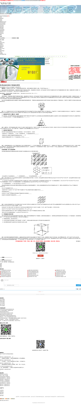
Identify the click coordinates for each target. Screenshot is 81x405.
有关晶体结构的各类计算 (33, 272)
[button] (3, 72)
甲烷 (1, 51)
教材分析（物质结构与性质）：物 (6, 363)
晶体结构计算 (18, 87)
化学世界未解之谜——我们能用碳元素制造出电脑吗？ (10, 318)
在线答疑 (27, 0)
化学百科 (19, 0)
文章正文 (2, 391)
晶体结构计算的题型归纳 (6, 276)
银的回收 (2, 311)
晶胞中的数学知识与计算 (6, 272)
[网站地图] (2, 398)
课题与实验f (2, 300)
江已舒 (6, 87)
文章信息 (2, 390)
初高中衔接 (2, 42)
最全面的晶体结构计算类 (33, 275)
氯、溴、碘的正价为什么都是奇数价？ (7, 320)
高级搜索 (34, 0)
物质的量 (2, 46)
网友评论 (2, 393)
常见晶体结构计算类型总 (61, 271)
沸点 (1, 49)
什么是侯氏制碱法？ (4, 310)
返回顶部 (2, 395)
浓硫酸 (1, 53)
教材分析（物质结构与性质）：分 (6, 360)
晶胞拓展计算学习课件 (60, 270)
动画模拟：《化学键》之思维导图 (6, 319)
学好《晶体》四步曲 (4, 375)
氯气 (1, 41)
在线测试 (30, 0)
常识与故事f (2, 305)
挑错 (1, 264)
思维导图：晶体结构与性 (5, 379)
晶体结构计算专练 (59, 275)
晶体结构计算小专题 (33, 276)
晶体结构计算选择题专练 (61, 272)
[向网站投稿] (3, 82)
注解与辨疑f (2, 301)
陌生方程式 (2, 48)
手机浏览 (15, 0)
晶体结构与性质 (16, 80)
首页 (5, 80)
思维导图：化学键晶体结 (5, 380)
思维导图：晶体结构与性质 (5, 369)
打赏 (40, 255)
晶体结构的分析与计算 (5, 271)
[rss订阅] (7, 398)
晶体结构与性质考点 (7, 260)
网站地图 (38, 0)
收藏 (1, 263)
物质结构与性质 (9, 80)
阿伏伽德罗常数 (3, 54)
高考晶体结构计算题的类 (6, 275)
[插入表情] (5, 285)
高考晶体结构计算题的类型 (5, 315)
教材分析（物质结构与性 (5, 384)
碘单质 (1, 47)
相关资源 (2, 392)
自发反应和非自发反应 (4, 309)
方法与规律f (2, 303)
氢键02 (1, 43)
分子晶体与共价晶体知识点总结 (6, 366)
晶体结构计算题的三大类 (61, 276)
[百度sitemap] (12, 398)
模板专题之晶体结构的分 (33, 270)
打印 (1, 267)
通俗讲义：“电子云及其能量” (5, 316)
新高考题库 (2, 50)
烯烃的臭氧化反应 (3, 314)
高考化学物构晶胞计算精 (33, 271)
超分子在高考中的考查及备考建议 (6, 353)
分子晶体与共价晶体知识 (5, 381)
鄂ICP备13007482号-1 (4, 400)
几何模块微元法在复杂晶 (6, 270)
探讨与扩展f (2, 304)
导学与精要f (22, 80)
